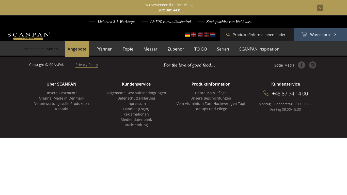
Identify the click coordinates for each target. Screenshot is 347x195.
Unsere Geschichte (61, 92)
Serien (223, 49)
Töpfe (128, 49)
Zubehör (176, 49)
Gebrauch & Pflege (211, 92)
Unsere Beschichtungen (211, 98)
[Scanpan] (29, 36)
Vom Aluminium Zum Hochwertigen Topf (211, 103)
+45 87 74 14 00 (290, 93)
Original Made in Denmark (61, 98)
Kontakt (61, 108)
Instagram (313, 65)
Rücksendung (136, 124)
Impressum (136, 103)
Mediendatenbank (136, 119)
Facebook (301, 65)
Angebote (77, 49)
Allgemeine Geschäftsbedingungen (136, 92)
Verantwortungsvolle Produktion (61, 103)
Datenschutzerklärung (136, 98)
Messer (150, 49)
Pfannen (105, 49)
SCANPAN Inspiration (259, 49)
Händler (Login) (136, 108)
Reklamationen (136, 114)
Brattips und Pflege (211, 108)
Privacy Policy (86, 64)
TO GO (200, 49)
